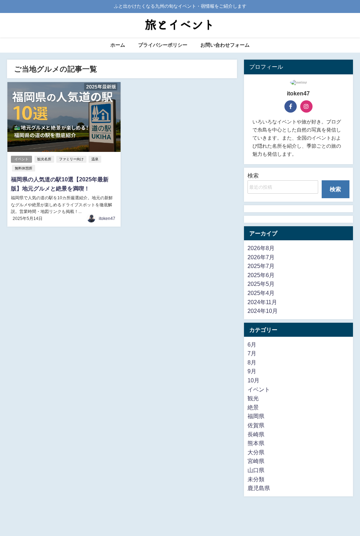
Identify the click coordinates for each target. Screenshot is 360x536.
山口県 (256, 470)
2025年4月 (261, 293)
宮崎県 (256, 461)
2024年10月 (263, 311)
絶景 (253, 407)
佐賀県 (256, 425)
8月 (252, 362)
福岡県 (256, 416)
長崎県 (256, 434)
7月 (252, 353)
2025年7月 (261, 266)
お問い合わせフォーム (225, 44)
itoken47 (107, 218)
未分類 (256, 479)
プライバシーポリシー (162, 44)
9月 (252, 371)
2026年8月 (261, 248)
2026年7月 (261, 257)
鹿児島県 (259, 488)
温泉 (94, 159)
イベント (21, 159)
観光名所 (44, 159)
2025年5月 (261, 284)
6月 (252, 344)
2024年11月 (262, 302)
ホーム (117, 44)
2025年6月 (261, 275)
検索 (253, 175)
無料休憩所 (23, 168)
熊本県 (256, 443)
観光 (253, 398)
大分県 (256, 452)
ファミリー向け (71, 159)
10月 (253, 380)
